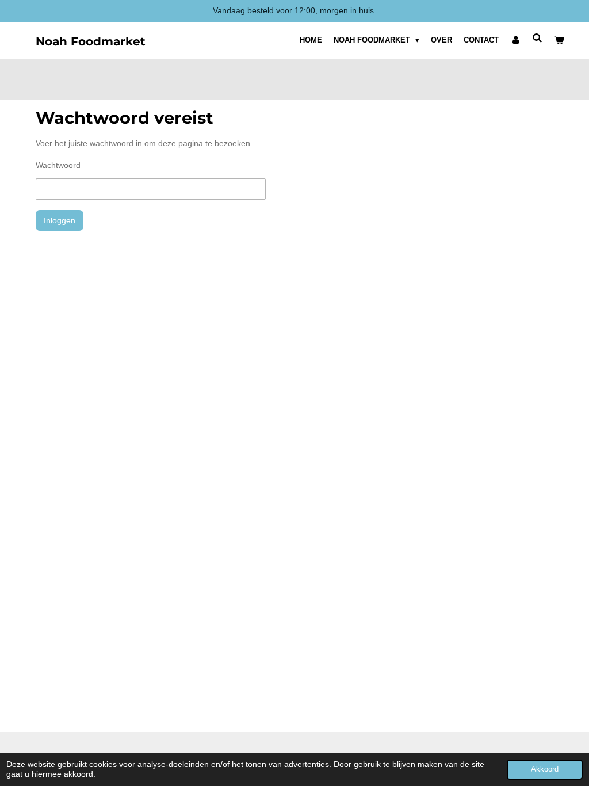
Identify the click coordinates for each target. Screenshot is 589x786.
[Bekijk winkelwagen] (560, 40)
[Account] (515, 40)
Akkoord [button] (545, 769)
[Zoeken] (538, 38)
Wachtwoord (58, 165)
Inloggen (59, 220)
